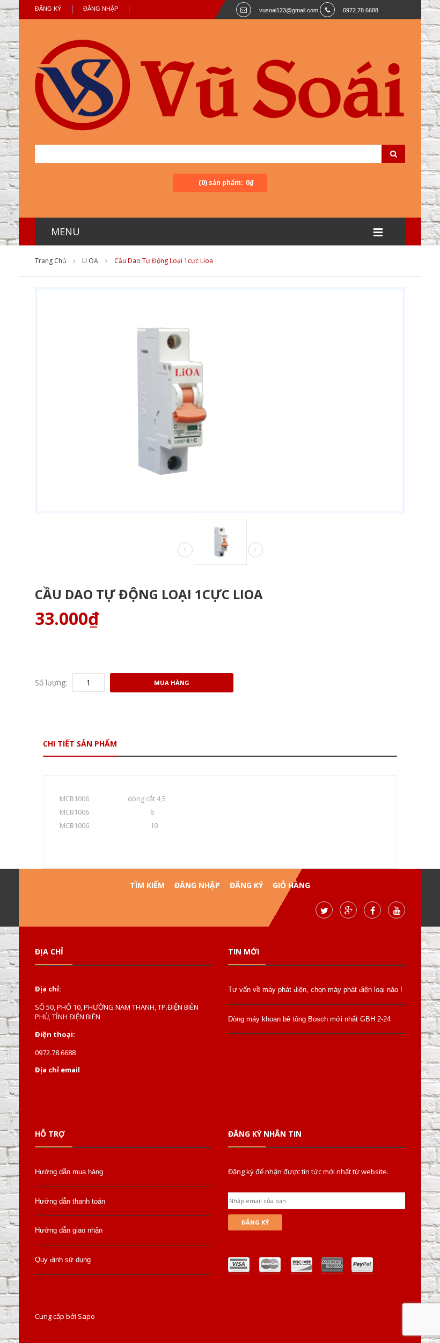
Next (255, 549)
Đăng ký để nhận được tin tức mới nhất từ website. (308, 1171)
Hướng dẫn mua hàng (69, 1172)
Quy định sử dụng (63, 1260)
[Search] (380, 154)
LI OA (90, 260)
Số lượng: (51, 682)
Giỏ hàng (291, 885)
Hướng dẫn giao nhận (68, 1230)
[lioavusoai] (220, 87)
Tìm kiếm (147, 885)
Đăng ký (48, 8)
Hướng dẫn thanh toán (70, 1201)
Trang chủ (50, 260)
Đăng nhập (100, 8)
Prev (185, 550)
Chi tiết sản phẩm (80, 743)
